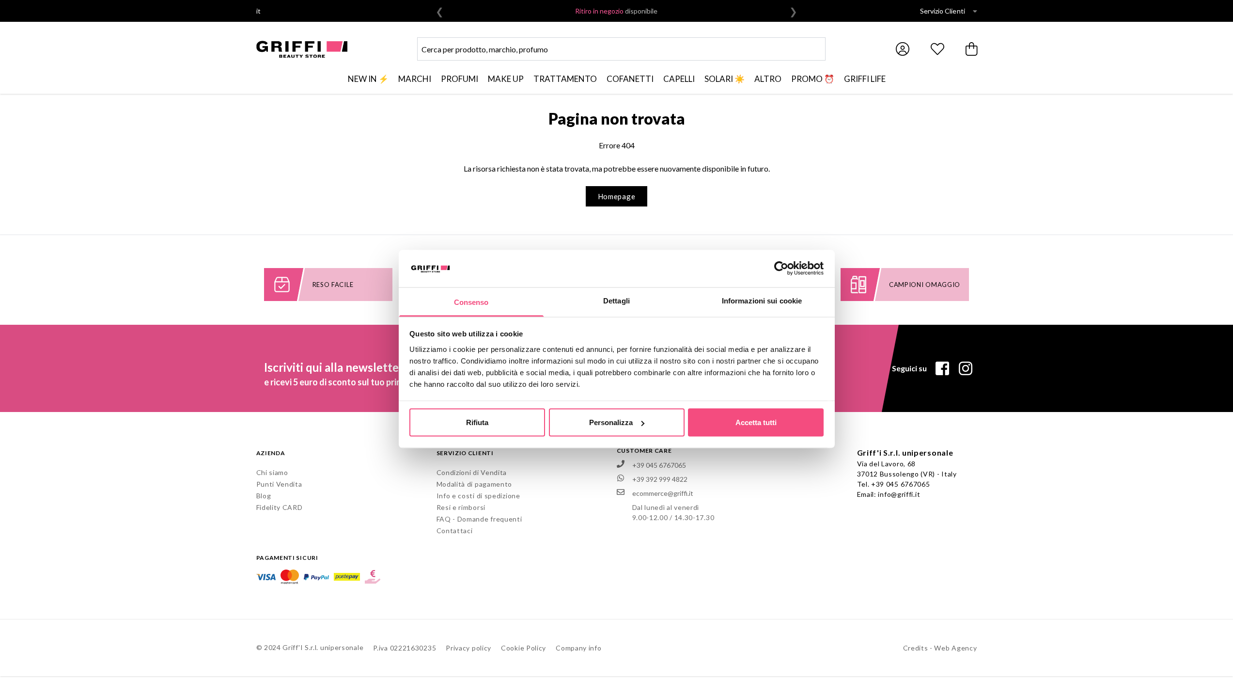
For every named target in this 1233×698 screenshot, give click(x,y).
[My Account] (902, 49)
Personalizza (611, 422)
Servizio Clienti (942, 11)
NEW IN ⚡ (368, 79)
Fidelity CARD (279, 507)
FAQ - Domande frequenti (479, 519)
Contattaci (455, 530)
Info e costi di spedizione (478, 496)
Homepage (617, 196)
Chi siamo (272, 472)
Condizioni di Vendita (472, 472)
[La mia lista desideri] (937, 49)
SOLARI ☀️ (724, 79)
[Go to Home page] (301, 49)
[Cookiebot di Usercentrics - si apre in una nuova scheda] (781, 268)
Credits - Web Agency (940, 648)
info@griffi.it (899, 494)
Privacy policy (468, 648)
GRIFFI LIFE (865, 79)
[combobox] (621, 49)
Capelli (679, 79)
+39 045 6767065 (900, 484)
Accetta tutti (756, 422)
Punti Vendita (279, 484)
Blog (263, 496)
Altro (767, 79)
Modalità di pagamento (475, 484)
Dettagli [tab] (616, 300)
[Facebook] (942, 368)
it (258, 11)
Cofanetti (630, 79)
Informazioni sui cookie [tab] (762, 300)
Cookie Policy (523, 648)
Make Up (506, 79)
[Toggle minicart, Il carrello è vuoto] (972, 49)
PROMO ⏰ (812, 79)
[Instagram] (965, 368)
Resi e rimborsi (461, 507)
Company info (578, 648)
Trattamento (565, 79)
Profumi (459, 79)
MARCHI (414, 79)
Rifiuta (477, 422)
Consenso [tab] (471, 302)
